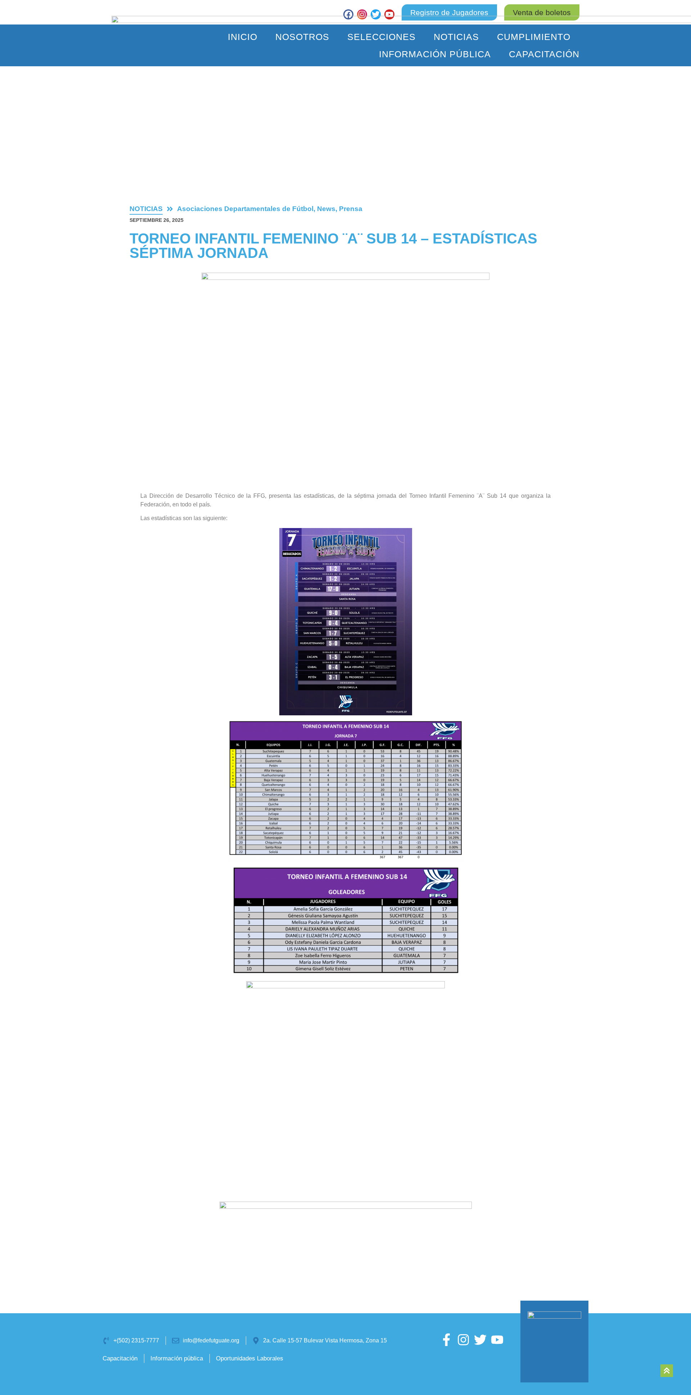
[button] (541, 12)
